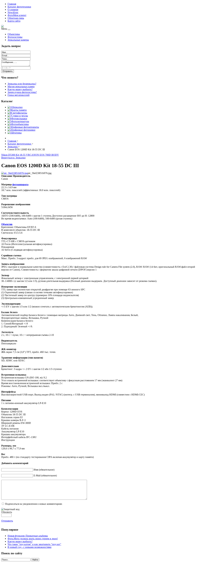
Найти (35, 560)
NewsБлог (13, 12)
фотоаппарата (20, 184)
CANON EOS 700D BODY (44, 154)
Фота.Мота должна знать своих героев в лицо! (33, 538)
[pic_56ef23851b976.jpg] (14, 173)
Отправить (7, 520)
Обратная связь (16, 18)
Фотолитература (20, 121)
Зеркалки (18, 107)
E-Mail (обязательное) (45, 475)
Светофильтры (19, 113)
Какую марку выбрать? (20, 541)
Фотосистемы (15, 37)
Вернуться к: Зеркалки (13, 157)
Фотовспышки (19, 118)
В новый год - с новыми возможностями (29, 547)
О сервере (13, 9)
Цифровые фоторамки (23, 130)
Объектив (6, 224)
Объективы (14, 34)
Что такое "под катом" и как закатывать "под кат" (34, 544)
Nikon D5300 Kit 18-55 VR (15, 154)
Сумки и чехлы (19, 115)
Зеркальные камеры (18, 39)
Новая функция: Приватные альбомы (28, 535)
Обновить (6, 512)
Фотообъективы (20, 124)
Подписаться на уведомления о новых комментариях (33, 504)
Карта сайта (14, 21)
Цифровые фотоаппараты (25, 127)
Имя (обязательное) (44, 469)
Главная (12, 4)
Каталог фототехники (19, 6)
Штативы (16, 132)
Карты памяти (19, 110)
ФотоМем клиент (17, 15)
